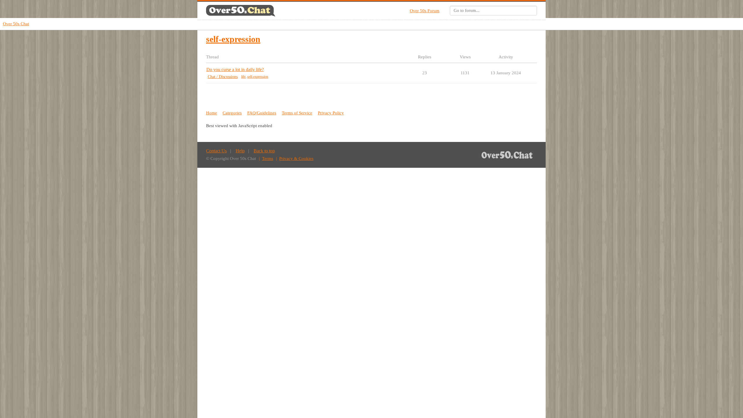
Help (240, 150)
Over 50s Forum (424, 10)
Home (211, 113)
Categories (232, 113)
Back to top (264, 150)
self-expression (257, 77)
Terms (267, 158)
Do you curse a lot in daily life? (235, 69)
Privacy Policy (331, 113)
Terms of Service (297, 113)
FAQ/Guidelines (261, 113)
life (243, 77)
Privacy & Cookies (296, 158)
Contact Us (216, 150)
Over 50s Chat (16, 23)
